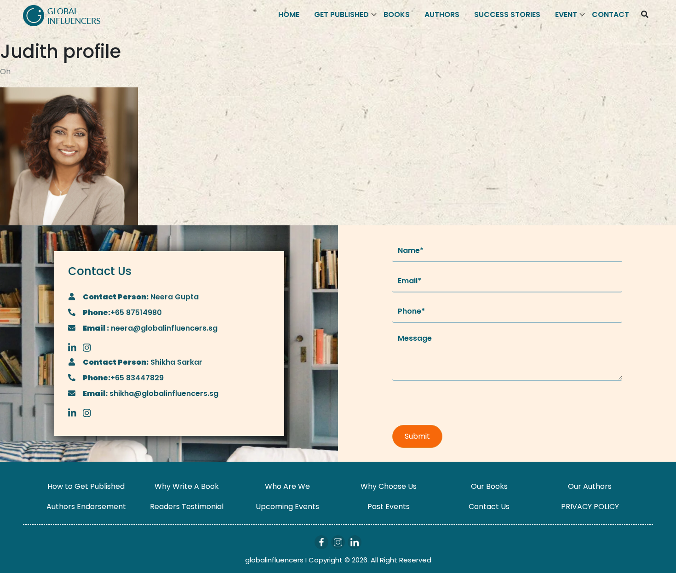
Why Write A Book (187, 486)
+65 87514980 (136, 312)
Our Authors (590, 486)
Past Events (388, 506)
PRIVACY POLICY (590, 506)
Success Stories (507, 14)
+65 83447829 (137, 377)
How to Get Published (86, 486)
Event (566, 14)
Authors (441, 14)
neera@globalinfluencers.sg (163, 328)
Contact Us (489, 506)
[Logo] (62, 15)
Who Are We (287, 486)
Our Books (489, 486)
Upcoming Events (287, 506)
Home (288, 14)
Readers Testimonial (186, 506)
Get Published (341, 14)
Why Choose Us (389, 486)
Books (397, 14)
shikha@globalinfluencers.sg (163, 393)
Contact (610, 14)
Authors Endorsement (86, 506)
